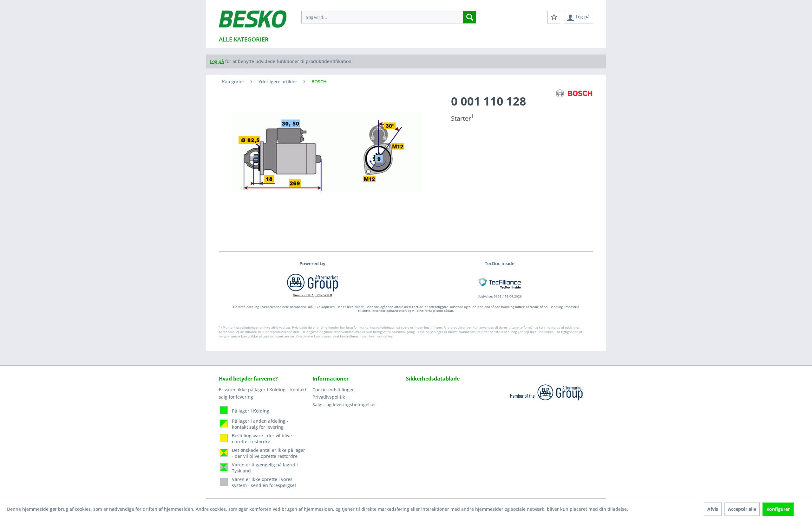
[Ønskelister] (553, 17)
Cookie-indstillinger (333, 390)
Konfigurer (778, 509)
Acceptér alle (742, 509)
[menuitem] (388, 17)
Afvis (712, 509)
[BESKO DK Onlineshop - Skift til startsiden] (252, 22)
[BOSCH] (574, 94)
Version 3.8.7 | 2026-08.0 (312, 295)
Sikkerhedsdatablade (433, 378)
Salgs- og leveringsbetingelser (344, 404)
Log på (217, 61)
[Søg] (469, 17)
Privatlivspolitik (328, 397)
